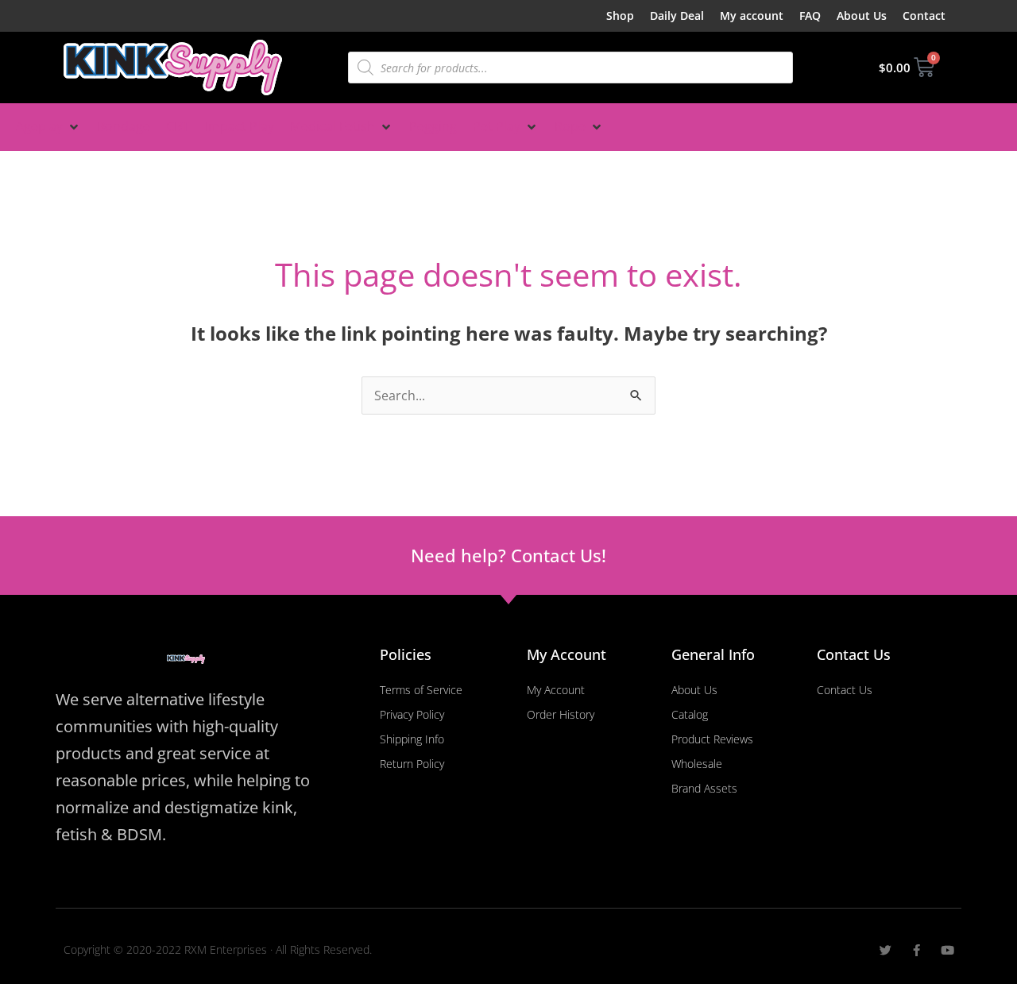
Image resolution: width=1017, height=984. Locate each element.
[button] (48, 127)
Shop (620, 15)
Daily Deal (677, 15)
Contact (924, 15)
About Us (862, 15)
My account (751, 15)
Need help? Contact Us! (508, 555)
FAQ (810, 15)
